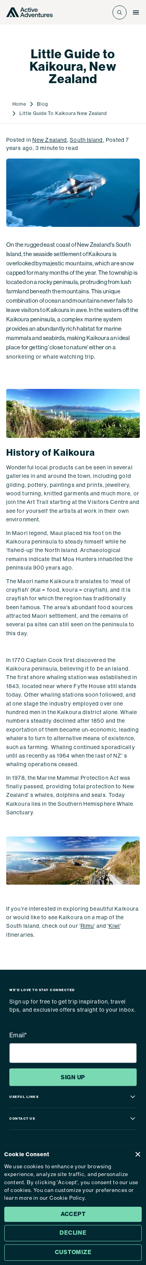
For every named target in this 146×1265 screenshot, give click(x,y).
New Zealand (49, 140)
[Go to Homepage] (29, 12)
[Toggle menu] (136, 12)
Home (19, 104)
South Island (86, 140)
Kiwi (114, 926)
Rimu (87, 926)
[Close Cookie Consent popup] (138, 1154)
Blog (42, 104)
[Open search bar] (120, 12)
